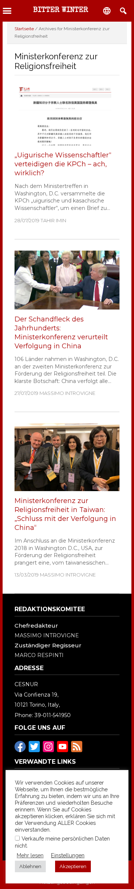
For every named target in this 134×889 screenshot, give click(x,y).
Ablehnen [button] (30, 866)
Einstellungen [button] (67, 855)
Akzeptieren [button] (73, 866)
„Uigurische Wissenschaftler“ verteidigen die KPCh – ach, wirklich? (63, 164)
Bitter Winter (60, 10)
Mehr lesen (30, 855)
